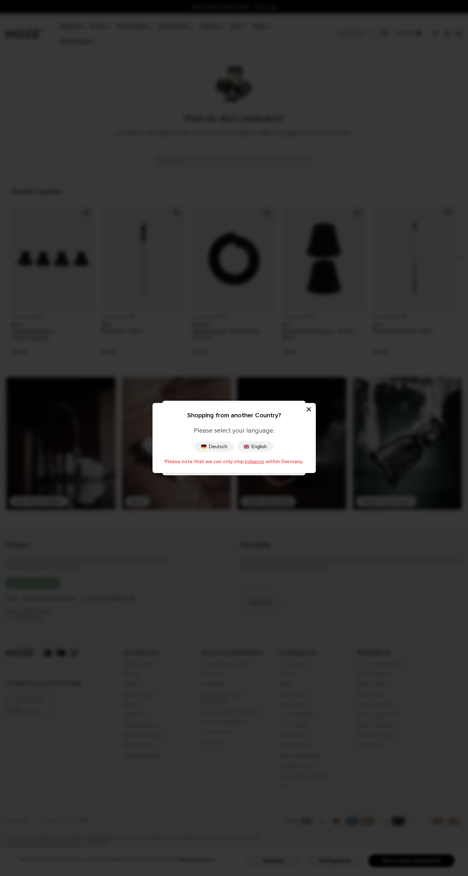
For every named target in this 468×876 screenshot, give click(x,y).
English (259, 446)
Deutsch (218, 446)
